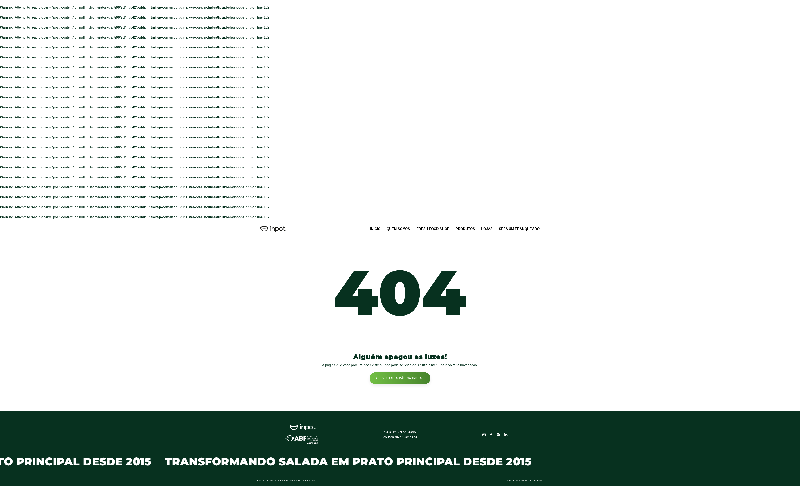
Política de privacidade (400, 437)
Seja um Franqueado (400, 432)
